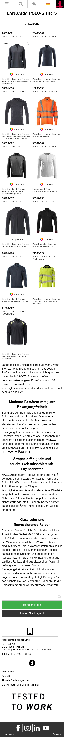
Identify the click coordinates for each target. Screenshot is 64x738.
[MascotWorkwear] (18, 728)
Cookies (57, 734)
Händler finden (32, 604)
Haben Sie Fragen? (32, 613)
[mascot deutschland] (36, 728)
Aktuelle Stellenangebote (15, 680)
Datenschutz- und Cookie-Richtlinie (21, 684)
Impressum (8, 734)
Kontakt (6, 676)
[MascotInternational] (46, 728)
